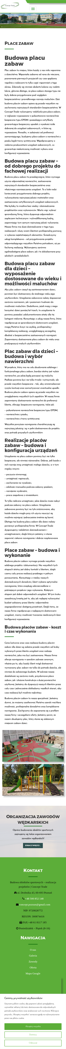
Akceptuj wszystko (33, 1026)
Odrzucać (33, 1043)
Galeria (33, 955)
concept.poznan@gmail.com (34, 904)
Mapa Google (33, 973)
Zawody (33, 961)
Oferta (33, 967)
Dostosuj (33, 1035)
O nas (33, 949)
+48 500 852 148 (34, 898)
